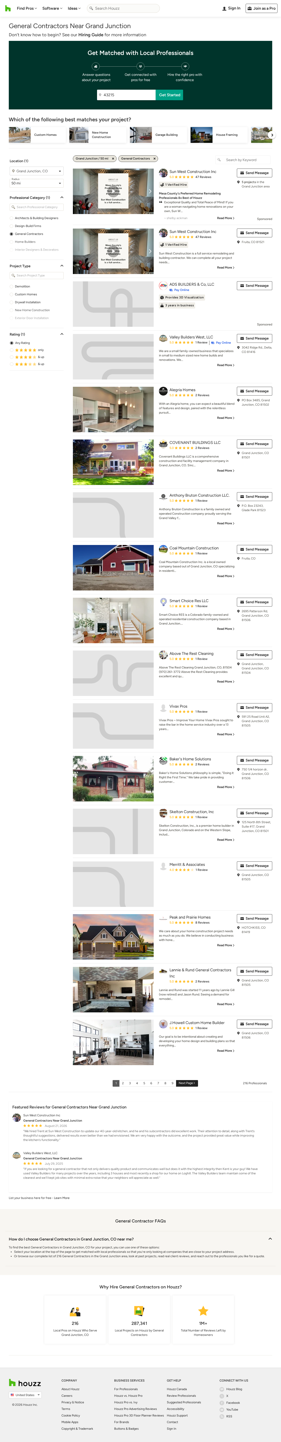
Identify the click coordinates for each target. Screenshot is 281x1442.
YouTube (232, 1409)
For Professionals (126, 1389)
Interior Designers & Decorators (37, 250)
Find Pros (25, 8)
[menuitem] (27, 8)
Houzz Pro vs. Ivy (125, 1402)
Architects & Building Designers (36, 218)
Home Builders (25, 242)
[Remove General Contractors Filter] (155, 159)
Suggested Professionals (184, 1402)
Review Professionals (181, 1396)
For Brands (121, 1422)
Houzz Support (177, 1415)
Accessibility (175, 1409)
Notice (79, 1402)
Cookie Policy (70, 1415)
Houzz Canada (177, 1389)
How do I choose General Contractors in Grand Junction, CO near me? (71, 1239)
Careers (66, 1396)
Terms (65, 1409)
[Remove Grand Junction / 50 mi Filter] (113, 159)
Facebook (233, 1403)
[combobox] (123, 8)
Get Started (169, 95)
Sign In (171, 1429)
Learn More (62, 1198)
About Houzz (70, 1389)
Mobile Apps (69, 1422)
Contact (172, 1422)
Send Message (257, 173)
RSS (229, 1416)
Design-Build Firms (28, 226)
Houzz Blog (234, 1389)
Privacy (66, 1402)
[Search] (91, 8)
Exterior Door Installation (32, 318)
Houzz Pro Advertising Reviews (135, 1409)
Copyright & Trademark (77, 1429)
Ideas (72, 8)
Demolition (22, 286)
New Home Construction (32, 310)
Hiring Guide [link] (90, 34)
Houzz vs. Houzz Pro (128, 1396)
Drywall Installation (28, 302)
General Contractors (29, 234)
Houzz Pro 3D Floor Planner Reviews (139, 1415)
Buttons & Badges (126, 1429)
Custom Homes (26, 294)
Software (50, 8)
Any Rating (22, 343)
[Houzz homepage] (8, 8)
